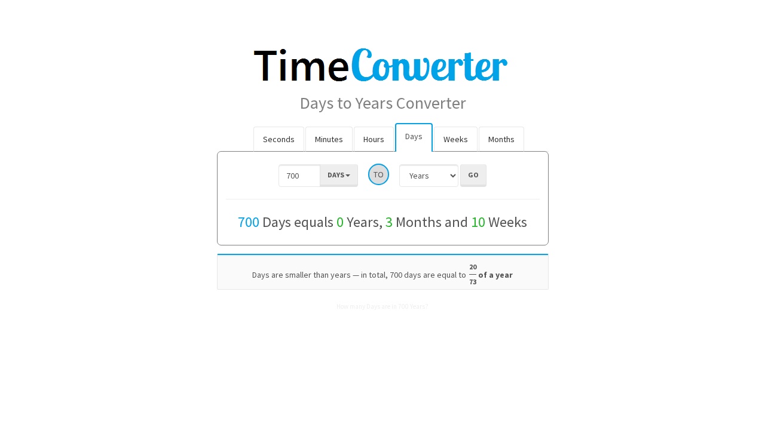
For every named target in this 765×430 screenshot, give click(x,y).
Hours (373, 139)
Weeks (455, 139)
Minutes (329, 139)
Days (414, 136)
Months (501, 139)
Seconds (279, 139)
